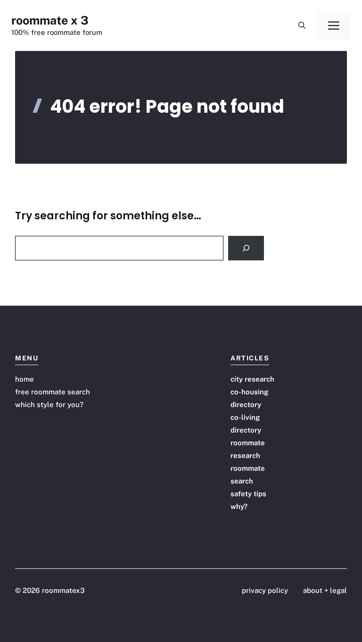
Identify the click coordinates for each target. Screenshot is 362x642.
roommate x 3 (50, 20)
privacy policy (265, 590)
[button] (302, 25)
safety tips (248, 494)
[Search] (246, 248)
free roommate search (52, 392)
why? (238, 506)
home (24, 379)
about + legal (325, 590)
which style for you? (49, 404)
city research (252, 379)
